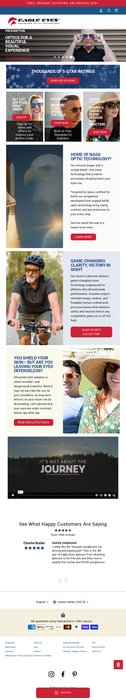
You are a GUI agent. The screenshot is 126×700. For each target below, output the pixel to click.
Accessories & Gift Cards (73, 647)
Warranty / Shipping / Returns (75, 651)
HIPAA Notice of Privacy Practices (19, 655)
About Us (38, 643)
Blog (36, 647)
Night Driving (10, 647)
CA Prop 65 (96, 651)
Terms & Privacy (98, 647)
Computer (9, 651)
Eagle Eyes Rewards (71, 643)
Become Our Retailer (42, 655)
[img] (63, 530)
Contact (37, 651)
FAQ (94, 643)
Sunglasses (10, 643)
